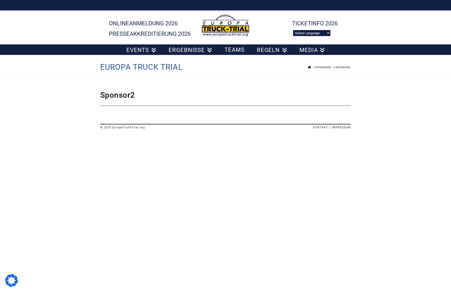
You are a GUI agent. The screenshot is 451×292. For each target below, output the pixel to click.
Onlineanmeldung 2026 (143, 23)
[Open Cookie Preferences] (11, 285)
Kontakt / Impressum (332, 127)
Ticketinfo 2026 (315, 23)
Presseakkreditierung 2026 (150, 34)
